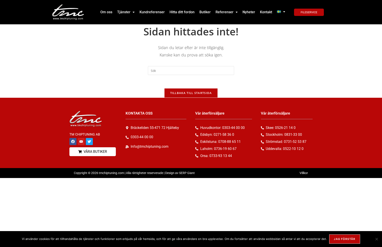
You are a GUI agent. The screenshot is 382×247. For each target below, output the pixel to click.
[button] (126, 12)
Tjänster (123, 12)
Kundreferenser (152, 12)
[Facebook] (72, 141)
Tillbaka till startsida (191, 93)
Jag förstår (344, 239)
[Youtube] (81, 141)
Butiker (205, 12)
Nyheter (249, 12)
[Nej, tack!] (376, 239)
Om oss (106, 12)
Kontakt (266, 12)
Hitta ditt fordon (182, 12)
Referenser (224, 12)
